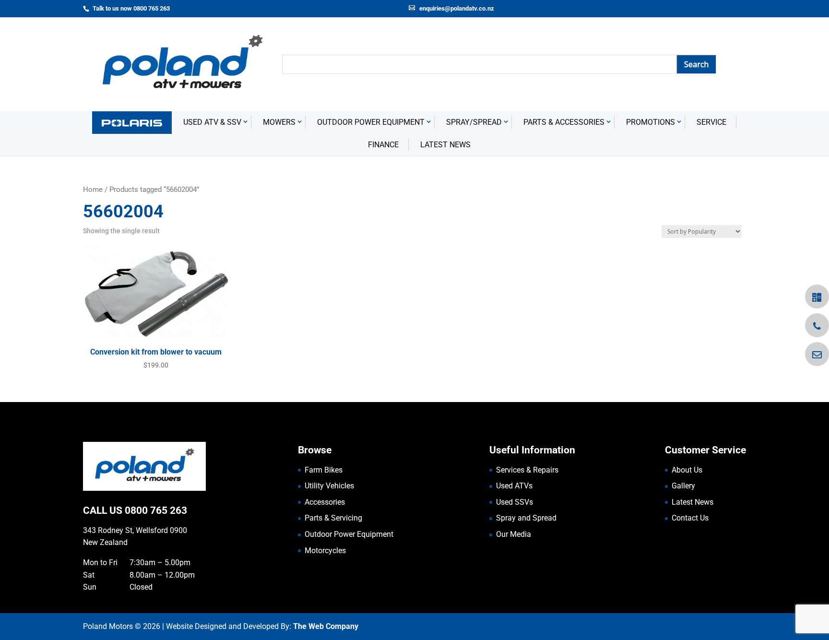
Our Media (513, 534)
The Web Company (325, 626)
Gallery (683, 485)
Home (93, 189)
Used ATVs (514, 485)
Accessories (325, 502)
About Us (687, 469)
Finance (383, 144)
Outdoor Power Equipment (371, 122)
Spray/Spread (474, 122)
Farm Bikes (324, 469)
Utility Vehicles (329, 485)
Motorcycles (325, 550)
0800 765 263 (156, 510)
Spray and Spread (526, 517)
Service (711, 122)
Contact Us (690, 517)
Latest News (445, 144)
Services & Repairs (527, 469)
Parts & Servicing (333, 517)
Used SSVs (514, 502)
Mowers (279, 122)
